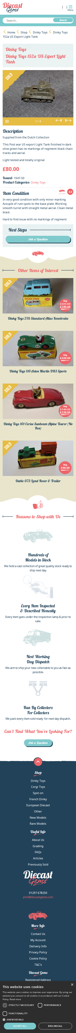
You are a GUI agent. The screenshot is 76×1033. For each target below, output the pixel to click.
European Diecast (38, 805)
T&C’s (38, 965)
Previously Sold (38, 864)
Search (63, 20)
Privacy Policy (38, 952)
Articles (38, 858)
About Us (38, 840)
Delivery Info (38, 946)
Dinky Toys (40, 32)
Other (38, 811)
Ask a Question (38, 239)
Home (11, 32)
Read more (15, 999)
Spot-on (38, 793)
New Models (38, 818)
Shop (24, 32)
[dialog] (38, 1007)
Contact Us (38, 934)
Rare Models (38, 824)
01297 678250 (38, 893)
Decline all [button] (55, 1026)
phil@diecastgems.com (38, 897)
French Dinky (38, 799)
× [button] (72, 984)
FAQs (38, 852)
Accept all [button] (20, 1026)
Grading (38, 846)
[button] (38, 1019)
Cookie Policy (38, 958)
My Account (38, 940)
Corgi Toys (38, 787)
